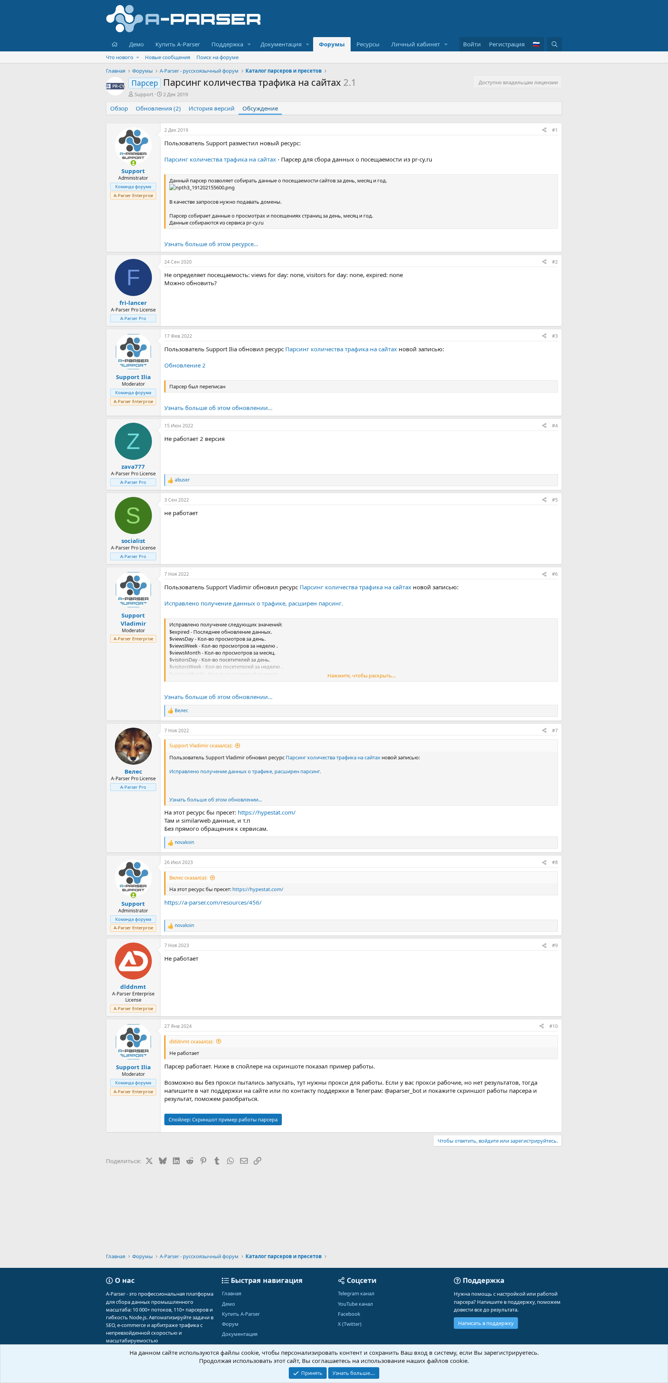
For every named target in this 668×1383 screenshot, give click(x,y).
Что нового (119, 57)
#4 (555, 425)
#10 (553, 1026)
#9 (555, 945)
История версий (212, 108)
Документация (281, 44)
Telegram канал (356, 1293)
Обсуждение (260, 108)
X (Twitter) (349, 1323)
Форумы (332, 44)
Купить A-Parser (177, 44)
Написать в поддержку (486, 1323)
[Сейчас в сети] (133, 163)
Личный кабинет (415, 44)
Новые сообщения (167, 57)
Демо (136, 44)
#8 (555, 862)
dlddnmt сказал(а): (191, 1041)
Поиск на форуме (217, 57)
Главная (231, 1293)
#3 (555, 336)
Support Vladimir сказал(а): (200, 745)
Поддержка (227, 44)
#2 (555, 262)
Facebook (349, 1313)
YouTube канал (355, 1303)
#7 (555, 730)
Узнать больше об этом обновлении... (218, 408)
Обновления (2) (158, 108)
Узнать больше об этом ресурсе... (211, 244)
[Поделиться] (544, 130)
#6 (555, 574)
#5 (555, 500)
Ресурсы (368, 44)
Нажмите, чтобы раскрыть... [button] (361, 675)
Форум (230, 1323)
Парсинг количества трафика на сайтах (220, 159)
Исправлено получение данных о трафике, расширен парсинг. (253, 603)
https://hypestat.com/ (267, 812)
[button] (249, 44)
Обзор (119, 108)
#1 (555, 130)
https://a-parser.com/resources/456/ (213, 902)
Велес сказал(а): (188, 877)
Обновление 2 (185, 365)
